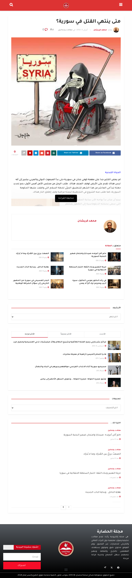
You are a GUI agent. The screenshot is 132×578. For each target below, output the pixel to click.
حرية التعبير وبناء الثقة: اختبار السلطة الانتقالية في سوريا (90, 473)
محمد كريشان (100, 30)
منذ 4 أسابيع (114, 439)
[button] (66, 569)
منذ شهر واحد (114, 478)
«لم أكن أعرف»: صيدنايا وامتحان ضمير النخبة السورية (92, 435)
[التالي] (63, 507)
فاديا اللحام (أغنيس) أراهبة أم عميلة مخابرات (84, 354)
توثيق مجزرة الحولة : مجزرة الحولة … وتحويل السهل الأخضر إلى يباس (73, 379)
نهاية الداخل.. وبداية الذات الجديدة (33, 267)
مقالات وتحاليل (65, 30)
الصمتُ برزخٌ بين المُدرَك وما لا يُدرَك (32, 254)
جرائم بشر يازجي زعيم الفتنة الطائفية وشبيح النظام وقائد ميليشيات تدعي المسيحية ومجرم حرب (59, 342)
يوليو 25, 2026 (100, 261)
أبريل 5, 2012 (82, 30)
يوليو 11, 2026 (43, 287)
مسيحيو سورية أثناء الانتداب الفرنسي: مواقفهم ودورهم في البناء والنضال (70, 367)
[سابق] (68, 507)
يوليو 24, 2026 (43, 258)
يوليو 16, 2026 (100, 274)
